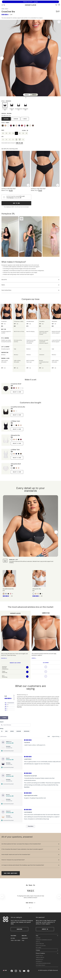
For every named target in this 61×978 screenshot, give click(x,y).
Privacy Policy (39, 955)
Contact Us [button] (45, 929)
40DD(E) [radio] (34, 94)
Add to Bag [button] (16, 203)
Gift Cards (38, 947)
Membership (25, 938)
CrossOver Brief (16, 384)
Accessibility (39, 961)
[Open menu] (2, 5)
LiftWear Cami (15, 422)
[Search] (4, 5)
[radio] (4, 107)
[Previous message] (4, 2)
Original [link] (6, 118)
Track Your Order (15, 940)
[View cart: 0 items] (59, 4)
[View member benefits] (20, 197)
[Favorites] (56, 4)
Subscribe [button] (19, 929)
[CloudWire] (44, 311)
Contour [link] (16, 118)
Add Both (11, 190)
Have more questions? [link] (10, 873)
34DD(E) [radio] (27, 94)
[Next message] (56, 2)
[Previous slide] (2, 58)
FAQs (23, 940)
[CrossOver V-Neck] (19, 311)
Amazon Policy (39, 959)
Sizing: (24, 130)
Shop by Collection (40, 945)
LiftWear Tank (15, 450)
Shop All (38, 941)
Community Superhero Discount (44, 939)
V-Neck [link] (25, 118)
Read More (19, 706)
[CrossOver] (6, 311)
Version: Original (6, 113)
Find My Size (19, 142)
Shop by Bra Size (40, 943)
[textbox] (15, 725)
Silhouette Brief (16, 464)
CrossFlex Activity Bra (18, 407)
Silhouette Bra (15, 436)
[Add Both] (28, 185)
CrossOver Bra (9, 747)
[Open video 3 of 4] (24, 236)
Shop (2, 323)
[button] (56, 532)
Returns (13, 938)
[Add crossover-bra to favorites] (59, 22)
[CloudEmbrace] (31, 311)
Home (2, 8)
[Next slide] (59, 58)
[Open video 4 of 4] (48, 236)
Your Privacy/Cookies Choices (43, 963)
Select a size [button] (17, 391)
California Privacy (40, 965)
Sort (49, 736)
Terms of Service (40, 957)
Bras (6, 8)
